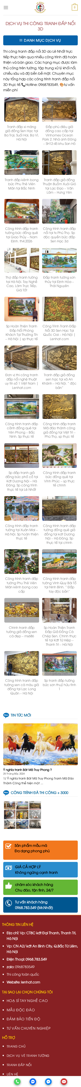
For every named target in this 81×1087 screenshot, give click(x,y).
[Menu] (5, 7)
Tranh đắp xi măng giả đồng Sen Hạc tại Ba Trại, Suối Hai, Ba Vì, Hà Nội (21, 133)
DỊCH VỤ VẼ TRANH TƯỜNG (28, 1055)
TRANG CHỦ (16, 1046)
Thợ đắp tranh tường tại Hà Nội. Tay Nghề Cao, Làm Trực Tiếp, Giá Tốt (22, 283)
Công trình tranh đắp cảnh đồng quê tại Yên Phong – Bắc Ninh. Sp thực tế (21, 430)
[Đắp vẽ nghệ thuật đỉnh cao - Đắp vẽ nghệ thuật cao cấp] (40, 7)
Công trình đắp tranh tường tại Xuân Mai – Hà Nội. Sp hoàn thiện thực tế (21, 532)
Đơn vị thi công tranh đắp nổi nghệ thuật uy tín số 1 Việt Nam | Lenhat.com (21, 381)
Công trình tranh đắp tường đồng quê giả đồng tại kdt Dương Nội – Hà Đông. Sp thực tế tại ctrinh (59, 534)
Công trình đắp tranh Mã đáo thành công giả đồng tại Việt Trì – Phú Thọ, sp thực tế (59, 430)
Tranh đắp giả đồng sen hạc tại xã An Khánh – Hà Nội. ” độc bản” (59, 381)
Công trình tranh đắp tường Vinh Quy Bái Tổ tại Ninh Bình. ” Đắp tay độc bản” (59, 584)
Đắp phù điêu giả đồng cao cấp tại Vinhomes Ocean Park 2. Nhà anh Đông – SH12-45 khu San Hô (59, 135)
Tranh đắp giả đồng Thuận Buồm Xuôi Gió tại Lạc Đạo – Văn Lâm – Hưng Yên (59, 186)
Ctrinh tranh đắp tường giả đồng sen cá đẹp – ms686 (21, 631)
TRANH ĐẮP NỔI (19, 1065)
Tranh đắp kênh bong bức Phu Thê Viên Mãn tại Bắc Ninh (21, 184)
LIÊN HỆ (13, 1074)
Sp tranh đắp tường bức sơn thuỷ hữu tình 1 (59, 684)
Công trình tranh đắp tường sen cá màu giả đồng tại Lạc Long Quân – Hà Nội (21, 686)
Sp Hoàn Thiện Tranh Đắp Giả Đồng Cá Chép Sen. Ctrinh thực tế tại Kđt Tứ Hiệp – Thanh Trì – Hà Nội (59, 635)
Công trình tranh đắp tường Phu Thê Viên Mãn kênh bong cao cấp (21, 584)
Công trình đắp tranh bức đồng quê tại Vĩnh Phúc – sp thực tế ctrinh (59, 478)
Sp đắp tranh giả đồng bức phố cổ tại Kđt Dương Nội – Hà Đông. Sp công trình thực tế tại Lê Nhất (21, 480)
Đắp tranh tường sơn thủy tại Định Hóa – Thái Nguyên (59, 281)
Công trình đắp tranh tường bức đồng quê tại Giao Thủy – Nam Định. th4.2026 (21, 234)
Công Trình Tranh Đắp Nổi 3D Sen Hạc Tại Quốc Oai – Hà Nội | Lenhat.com (59, 332)
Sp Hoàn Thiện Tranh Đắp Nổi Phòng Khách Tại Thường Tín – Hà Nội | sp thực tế (21, 332)
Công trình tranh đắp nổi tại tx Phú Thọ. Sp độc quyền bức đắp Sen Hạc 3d (59, 234)
